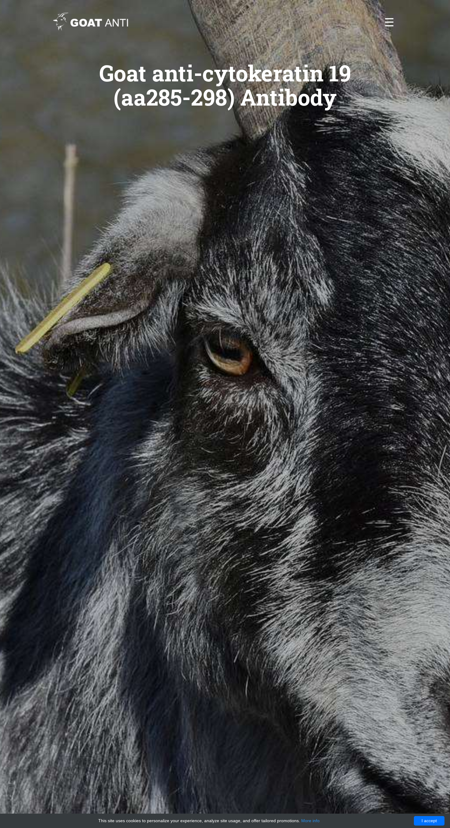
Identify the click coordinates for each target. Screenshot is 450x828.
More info (310, 820)
